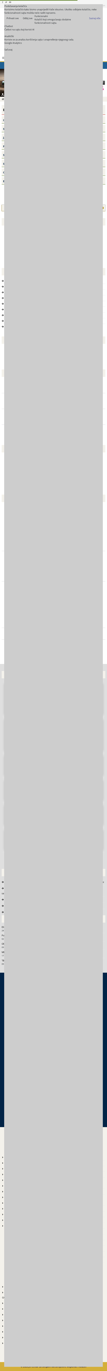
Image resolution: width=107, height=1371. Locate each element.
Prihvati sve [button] (13, 18)
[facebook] (2, 2)
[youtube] (10, 2)
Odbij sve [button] (27, 18)
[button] (103, 83)
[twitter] (6, 2)
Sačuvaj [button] (8, 49)
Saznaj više (94, 18)
